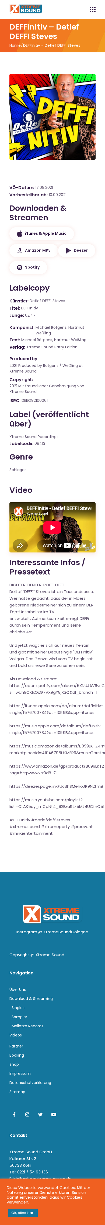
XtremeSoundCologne (65, 932)
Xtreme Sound (50, 954)
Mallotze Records (27, 1026)
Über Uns (17, 989)
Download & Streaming (31, 998)
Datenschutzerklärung (30, 1082)
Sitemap (17, 1091)
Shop (14, 1064)
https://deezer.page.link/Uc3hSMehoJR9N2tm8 (56, 786)
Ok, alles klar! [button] (22, 1212)
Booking (16, 1055)
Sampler (19, 1017)
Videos (15, 1035)
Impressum (20, 1073)
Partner (16, 1046)
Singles (18, 1007)
